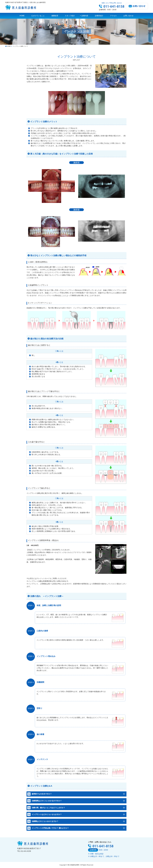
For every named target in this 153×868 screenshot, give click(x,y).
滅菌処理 (54, 16)
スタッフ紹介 (70, 16)
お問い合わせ (128, 16)
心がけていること (38, 16)
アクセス (113, 16)
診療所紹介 (99, 16)
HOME (22, 16)
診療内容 (84, 16)
